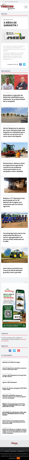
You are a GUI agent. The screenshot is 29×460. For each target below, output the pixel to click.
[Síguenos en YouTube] (18, 350)
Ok (18, 458)
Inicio (7, 451)
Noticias (13, 451)
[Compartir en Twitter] (24, 64)
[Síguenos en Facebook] (10, 350)
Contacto (21, 451)
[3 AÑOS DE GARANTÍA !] (14, 36)
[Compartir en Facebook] (20, 64)
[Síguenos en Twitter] (14, 350)
